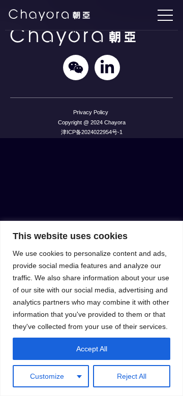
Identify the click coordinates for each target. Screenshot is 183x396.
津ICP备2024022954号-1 (92, 132)
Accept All (91, 349)
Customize (47, 376)
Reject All (131, 376)
